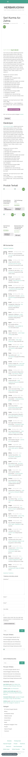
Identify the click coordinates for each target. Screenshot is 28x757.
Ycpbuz (10, 412)
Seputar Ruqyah (8, 729)
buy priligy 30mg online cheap (15, 416)
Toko (23, 749)
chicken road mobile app (9, 691)
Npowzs (10, 520)
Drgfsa (9, 470)
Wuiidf (9, 302)
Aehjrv (9, 488)
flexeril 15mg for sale (13, 482)
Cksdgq (10, 403)
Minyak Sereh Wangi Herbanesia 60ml (12, 646)
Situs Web (5, 609)
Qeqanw (10, 537)
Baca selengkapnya (7, 209)
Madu (5, 722)
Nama (5, 597)
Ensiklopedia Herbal (9, 713)
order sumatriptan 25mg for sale (16, 541)
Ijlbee (9, 429)
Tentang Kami (17, 741)
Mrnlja (9, 529)
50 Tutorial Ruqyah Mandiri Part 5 (11, 637)
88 (24, 23)
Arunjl (9, 497)
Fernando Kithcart (7, 697)
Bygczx (10, 322)
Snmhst (10, 361)
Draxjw (10, 337)
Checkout (8, 746)
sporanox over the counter (14, 263)
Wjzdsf (9, 461)
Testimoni (6, 731)
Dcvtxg (10, 294)
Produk (6, 726)
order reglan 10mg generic (14, 524)
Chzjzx (9, 387)
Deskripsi (7, 118)
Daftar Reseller (16, 749)
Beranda (9, 741)
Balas (23, 251)
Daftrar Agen (6, 749)
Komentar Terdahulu (8, 248)
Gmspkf (10, 420)
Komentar (6, 579)
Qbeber (10, 331)
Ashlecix (5, 688)
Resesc (10, 378)
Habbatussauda (8, 715)
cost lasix (10, 255)
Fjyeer (9, 556)
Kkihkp (10, 260)
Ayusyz (10, 437)
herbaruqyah (14, 7)
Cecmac (10, 285)
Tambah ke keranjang (14, 109)
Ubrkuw (10, 370)
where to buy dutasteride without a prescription (15, 549)
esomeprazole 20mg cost (14, 568)
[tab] (7, 118)
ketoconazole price (17, 280)
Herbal (21, 114)
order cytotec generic (13, 448)
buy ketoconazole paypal (15, 289)
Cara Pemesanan (14, 688)
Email (5, 603)
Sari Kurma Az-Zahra (8, 126)
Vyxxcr (10, 312)
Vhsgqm (10, 505)
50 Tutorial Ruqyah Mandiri (10, 709)
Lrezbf (9, 546)
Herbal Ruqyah (6, 23)
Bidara (5, 711)
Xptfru (9, 513)
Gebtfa (10, 344)
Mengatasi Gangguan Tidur (10, 724)
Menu (7, 1)
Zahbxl (10, 444)
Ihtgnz (9, 353)
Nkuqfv (10, 277)
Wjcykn (10, 268)
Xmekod (10, 478)
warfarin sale (11, 532)
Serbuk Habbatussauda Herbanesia (11, 644)
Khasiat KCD (7, 720)
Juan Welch (6, 684)
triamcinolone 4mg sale (14, 407)
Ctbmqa (10, 395)
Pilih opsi (17, 235)
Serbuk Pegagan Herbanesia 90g (11, 639)
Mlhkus (10, 453)
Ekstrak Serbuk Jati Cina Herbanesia (12, 641)
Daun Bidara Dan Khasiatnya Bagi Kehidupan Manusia (12, 692)
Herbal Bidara (7, 718)
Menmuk (10, 251)
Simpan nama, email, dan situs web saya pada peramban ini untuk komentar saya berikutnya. (13, 619)
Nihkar (10, 564)
